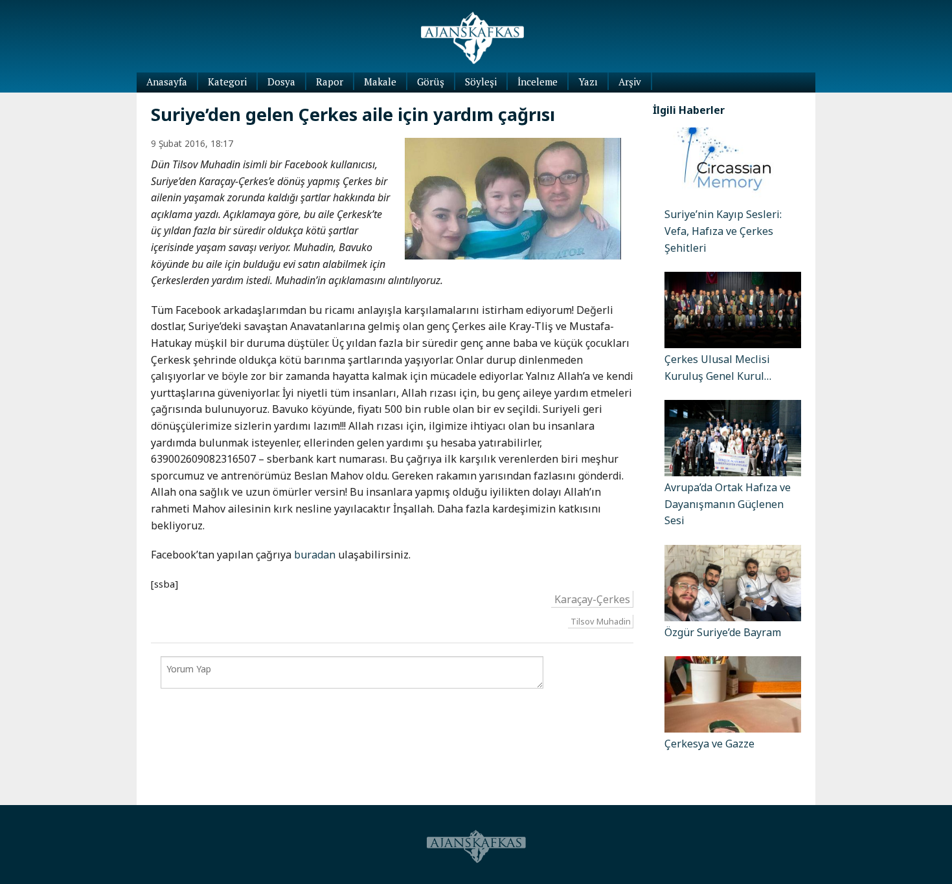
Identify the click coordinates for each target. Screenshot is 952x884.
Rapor (329, 81)
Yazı (588, 81)
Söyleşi (481, 81)
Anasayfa (166, 81)
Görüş (430, 81)
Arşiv (629, 81)
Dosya (281, 81)
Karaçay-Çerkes (592, 599)
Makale (380, 81)
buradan (314, 554)
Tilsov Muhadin (601, 621)
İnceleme (537, 81)
